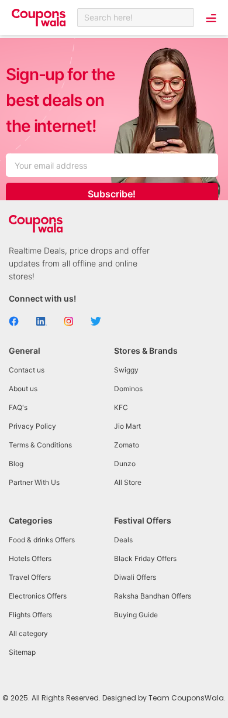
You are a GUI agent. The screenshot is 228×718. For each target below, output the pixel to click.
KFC (121, 407)
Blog (16, 463)
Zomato (126, 444)
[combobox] (135, 17)
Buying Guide (136, 614)
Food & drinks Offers (42, 539)
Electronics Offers (38, 596)
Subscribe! (112, 194)
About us (23, 388)
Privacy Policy (32, 426)
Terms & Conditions (40, 444)
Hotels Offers (30, 558)
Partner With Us (34, 482)
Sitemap (22, 652)
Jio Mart (127, 426)
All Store (127, 482)
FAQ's (18, 407)
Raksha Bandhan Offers (152, 596)
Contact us (26, 369)
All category (28, 633)
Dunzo (125, 463)
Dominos (128, 388)
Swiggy (126, 369)
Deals (123, 539)
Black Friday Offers (145, 558)
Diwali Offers (135, 577)
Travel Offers (30, 577)
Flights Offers (30, 614)
